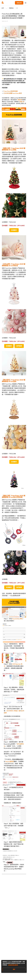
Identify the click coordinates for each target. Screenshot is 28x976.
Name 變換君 (10, 761)
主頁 (3, 8)
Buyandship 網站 (17, 619)
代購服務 (19, 99)
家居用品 (11, 8)
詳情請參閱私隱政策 (13, 965)
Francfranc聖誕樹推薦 (11, 91)
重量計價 (21, 101)
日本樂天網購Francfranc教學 (13, 93)
